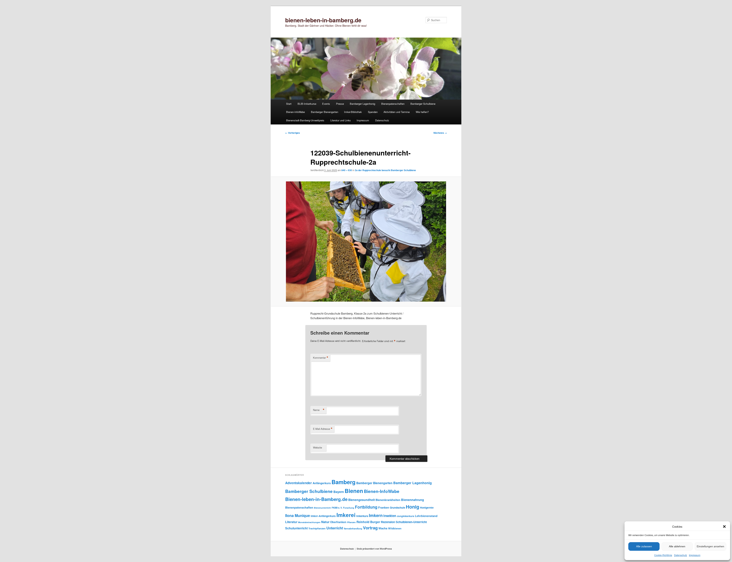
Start (288, 103)
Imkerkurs (362, 516)
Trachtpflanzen (317, 528)
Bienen (354, 491)
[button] (724, 526)
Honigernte (427, 507)
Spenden (373, 112)
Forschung (348, 507)
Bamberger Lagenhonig (362, 103)
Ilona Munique (297, 515)
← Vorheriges (292, 132)
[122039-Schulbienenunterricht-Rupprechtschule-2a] (366, 241)
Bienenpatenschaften (393, 103)
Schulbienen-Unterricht (411, 522)
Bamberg (343, 482)
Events (326, 103)
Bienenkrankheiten (388, 500)
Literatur (291, 522)
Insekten (389, 515)
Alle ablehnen (677, 546)
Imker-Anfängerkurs (323, 516)
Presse (340, 103)
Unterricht (334, 528)
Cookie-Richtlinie (663, 555)
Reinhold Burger (368, 522)
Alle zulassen (644, 546)
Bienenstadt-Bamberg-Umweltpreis (305, 120)
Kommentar (320, 358)
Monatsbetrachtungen (309, 522)
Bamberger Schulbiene (422, 103)
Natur (325, 521)
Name (318, 410)
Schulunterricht (296, 528)
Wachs (382, 528)
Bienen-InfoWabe (295, 112)
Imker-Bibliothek (353, 112)
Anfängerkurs (322, 483)
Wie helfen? (422, 112)
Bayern (338, 492)
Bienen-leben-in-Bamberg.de (316, 499)
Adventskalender (298, 483)
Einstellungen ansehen (710, 546)
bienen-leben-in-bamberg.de (323, 20)
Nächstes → (440, 132)
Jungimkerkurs (405, 516)
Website (317, 447)
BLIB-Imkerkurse (307, 103)
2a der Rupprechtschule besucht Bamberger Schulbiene (385, 170)
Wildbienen (394, 528)
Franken (383, 507)
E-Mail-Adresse (322, 429)
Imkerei (346, 515)
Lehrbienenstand (426, 516)
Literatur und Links (340, 120)
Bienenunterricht (322, 507)
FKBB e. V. (337, 507)
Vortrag (370, 528)
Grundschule (397, 507)
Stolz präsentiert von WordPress (374, 548)
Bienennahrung (412, 500)
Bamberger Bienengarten (324, 112)
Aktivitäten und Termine (397, 112)
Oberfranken (338, 522)
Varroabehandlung (353, 528)
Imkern (376, 515)
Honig (412, 506)
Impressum (694, 555)
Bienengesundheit (361, 500)
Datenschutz (680, 555)
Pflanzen (351, 522)
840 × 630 (346, 170)
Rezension (388, 522)
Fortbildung (366, 507)
